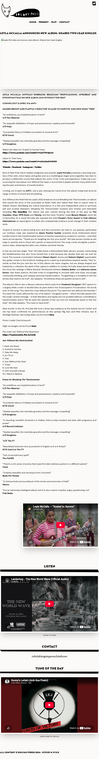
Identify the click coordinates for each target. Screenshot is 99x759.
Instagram (28, 167)
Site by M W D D (50, 752)
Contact (64, 22)
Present (44, 22)
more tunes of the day (49, 736)
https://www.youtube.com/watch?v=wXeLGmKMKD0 (30, 161)
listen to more (49, 635)
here (52, 314)
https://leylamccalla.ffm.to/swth (19, 334)
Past (54, 22)
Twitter (38, 167)
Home (32, 22)
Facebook (16, 167)
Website (6, 167)
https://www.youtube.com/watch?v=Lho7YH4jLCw (28, 152)
